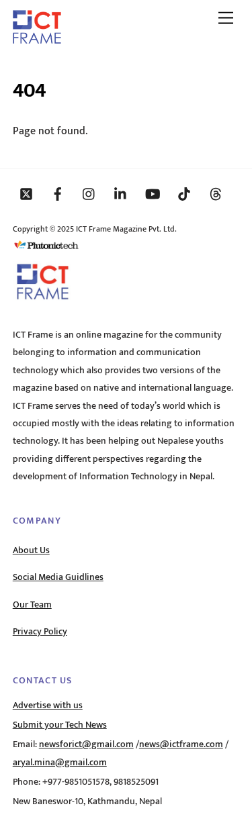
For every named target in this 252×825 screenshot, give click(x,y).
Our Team (32, 605)
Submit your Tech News (60, 725)
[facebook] (57, 193)
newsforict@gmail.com (86, 744)
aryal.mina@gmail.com (60, 763)
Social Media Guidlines (58, 577)
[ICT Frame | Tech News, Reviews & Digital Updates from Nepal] (37, 39)
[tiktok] (184, 193)
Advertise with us (48, 705)
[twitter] (26, 193)
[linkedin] (121, 193)
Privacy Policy (40, 632)
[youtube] (152, 193)
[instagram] (89, 193)
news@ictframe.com (181, 744)
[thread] (215, 193)
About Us (31, 550)
